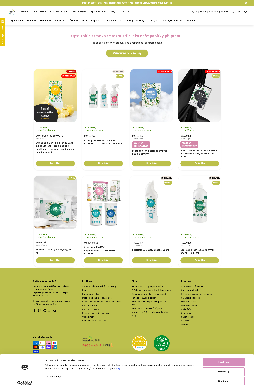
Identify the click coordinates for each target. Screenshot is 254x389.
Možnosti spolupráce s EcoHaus (97, 298)
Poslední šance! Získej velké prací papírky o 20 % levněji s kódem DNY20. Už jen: (127, 3)
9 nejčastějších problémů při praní (147, 308)
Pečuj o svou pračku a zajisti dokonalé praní (151, 290)
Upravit (222, 371)
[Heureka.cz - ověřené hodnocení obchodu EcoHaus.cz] (139, 344)
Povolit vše (223, 362)
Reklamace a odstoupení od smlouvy (197, 294)
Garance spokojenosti (191, 298)
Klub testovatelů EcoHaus (94, 320)
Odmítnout (223, 381)
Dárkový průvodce (90, 294)
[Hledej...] (233, 11)
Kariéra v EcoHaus (90, 309)
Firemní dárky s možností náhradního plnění (102, 301)
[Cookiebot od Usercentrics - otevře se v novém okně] (25, 383)
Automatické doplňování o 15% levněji (99, 286)
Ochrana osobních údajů (192, 286)
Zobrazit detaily (52, 376)
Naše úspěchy (187, 317)
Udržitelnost (186, 313)
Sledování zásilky (189, 301)
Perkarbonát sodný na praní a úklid (147, 286)
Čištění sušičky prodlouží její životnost (149, 294)
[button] (246, 3)
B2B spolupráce (89, 305)
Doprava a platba (189, 305)
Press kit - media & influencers (95, 313)
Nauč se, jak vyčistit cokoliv (144, 298)
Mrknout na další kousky (127, 53)
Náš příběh (186, 309)
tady (118, 368)
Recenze (185, 320)
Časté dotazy (88, 317)
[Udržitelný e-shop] (162, 343)
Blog (84, 290)
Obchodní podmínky (190, 290)
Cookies (184, 324)
